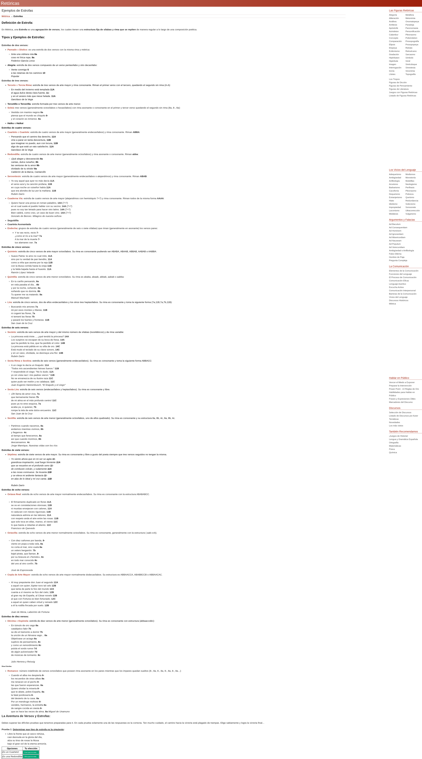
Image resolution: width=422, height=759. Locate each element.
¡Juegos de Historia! (398, 436)
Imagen (392, 64)
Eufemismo (394, 51)
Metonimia (410, 18)
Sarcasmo (410, 54)
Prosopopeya (412, 44)
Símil (408, 61)
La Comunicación (399, 266)
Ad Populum (395, 244)
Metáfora (410, 15)
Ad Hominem (395, 231)
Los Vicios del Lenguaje (402, 169)
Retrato (409, 48)
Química (393, 452)
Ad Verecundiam (397, 247)
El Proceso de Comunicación (403, 277)
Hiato (391, 200)
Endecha (12, 228)
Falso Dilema (395, 254)
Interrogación (395, 67)
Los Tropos (394, 79)
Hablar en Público (399, 377)
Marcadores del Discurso (401, 402)
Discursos (394, 408)
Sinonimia (410, 71)
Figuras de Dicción (398, 82)
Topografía (411, 74)
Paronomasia (412, 28)
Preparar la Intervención (400, 385)
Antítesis (393, 25)
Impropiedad (395, 207)
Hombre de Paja (396, 257)
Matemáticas (395, 446)
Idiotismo (393, 204)
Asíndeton (394, 31)
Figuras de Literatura (399, 89)
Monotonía (411, 177)
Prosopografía (412, 41)
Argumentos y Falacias (402, 219)
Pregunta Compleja (398, 260)
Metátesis (393, 214)
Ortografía (393, 442)
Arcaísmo (393, 184)
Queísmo (410, 197)
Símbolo (409, 58)
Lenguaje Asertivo (397, 284)
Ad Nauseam (395, 240)
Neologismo (411, 184)
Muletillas (410, 181)
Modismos (410, 174)
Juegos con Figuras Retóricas (403, 92)
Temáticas (394, 419)
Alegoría (393, 15)
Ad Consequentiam (398, 227)
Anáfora (393, 21)
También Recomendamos (403, 431)
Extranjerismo (395, 197)
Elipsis (392, 44)
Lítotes (392, 74)
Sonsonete (411, 207)
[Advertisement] (365, 30)
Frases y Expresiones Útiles (402, 399)
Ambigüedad (395, 177)
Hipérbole (393, 61)
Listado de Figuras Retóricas (402, 95)
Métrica (6, 16)
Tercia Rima (24, 85)
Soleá (10, 107)
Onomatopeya (412, 21)
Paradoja (410, 25)
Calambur (393, 35)
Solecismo (410, 204)
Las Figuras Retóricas (401, 10)
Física (392, 449)
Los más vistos (396, 425)
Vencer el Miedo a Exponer (402, 382)
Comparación (395, 41)
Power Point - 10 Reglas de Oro (404, 389)
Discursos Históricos (398, 300)
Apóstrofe (393, 28)
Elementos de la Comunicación (403, 271)
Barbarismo (394, 187)
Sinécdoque (411, 64)
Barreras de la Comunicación (403, 294)
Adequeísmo (395, 174)
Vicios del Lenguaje (398, 297)
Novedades (394, 422)
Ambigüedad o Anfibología (401, 250)
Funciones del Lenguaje (400, 274)
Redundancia (412, 200)
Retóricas (10, 3)
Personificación (413, 31)
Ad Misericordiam (397, 237)
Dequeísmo (394, 194)
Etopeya (393, 48)
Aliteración (394, 18)
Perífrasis (410, 187)
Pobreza (410, 194)
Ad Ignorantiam (396, 234)
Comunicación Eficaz (399, 280)
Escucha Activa (396, 287)
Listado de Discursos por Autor (403, 416)
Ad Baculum (395, 224)
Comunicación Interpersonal (402, 290)
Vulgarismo (411, 214)
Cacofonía (394, 191)
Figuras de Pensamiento (400, 86)
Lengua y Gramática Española (403, 439)
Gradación (394, 54)
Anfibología (394, 181)
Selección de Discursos (400, 412)
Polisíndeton (411, 38)
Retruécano (411, 51)
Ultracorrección (413, 210)
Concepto (393, 38)
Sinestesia (410, 67)
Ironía (391, 71)
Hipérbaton (394, 58)
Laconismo (394, 210)
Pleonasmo (411, 35)
